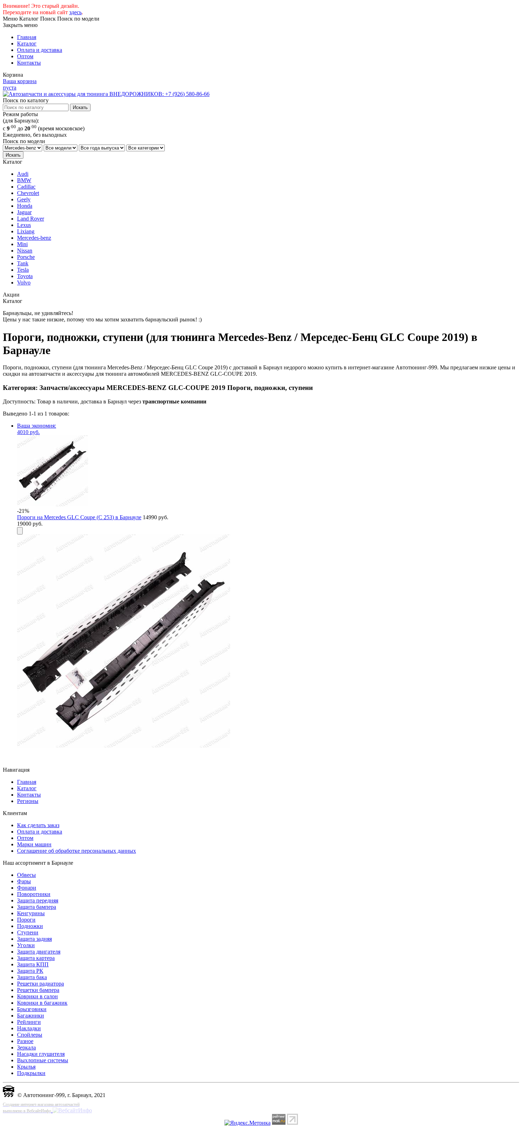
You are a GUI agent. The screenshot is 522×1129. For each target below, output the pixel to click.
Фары (24, 881)
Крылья (26, 1067)
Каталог (27, 43)
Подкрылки (31, 1073)
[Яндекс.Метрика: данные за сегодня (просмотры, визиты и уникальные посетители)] (247, 1123)
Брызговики (32, 1009)
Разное (25, 1041)
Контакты (29, 63)
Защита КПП (33, 964)
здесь (75, 12)
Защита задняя (34, 939)
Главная (26, 37)
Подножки (30, 926)
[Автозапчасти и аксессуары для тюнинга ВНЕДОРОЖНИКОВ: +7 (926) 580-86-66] (106, 94)
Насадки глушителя (41, 1054)
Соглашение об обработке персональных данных (76, 851)
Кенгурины (31, 913)
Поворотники (33, 894)
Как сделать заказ (38, 825)
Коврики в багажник (42, 1003)
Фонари (26, 888)
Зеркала (26, 1047)
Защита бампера (36, 907)
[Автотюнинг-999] (8, 1095)
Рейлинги (29, 1022)
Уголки (26, 945)
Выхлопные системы (42, 1060)
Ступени (27, 932)
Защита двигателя (38, 952)
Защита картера (36, 958)
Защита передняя (37, 900)
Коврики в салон (37, 996)
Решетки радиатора (40, 984)
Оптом (25, 56)
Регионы (27, 801)
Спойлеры (29, 1035)
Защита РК (30, 971)
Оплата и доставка (39, 50)
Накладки (29, 1028)
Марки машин (34, 844)
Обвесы (26, 875)
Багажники (30, 1016)
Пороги (26, 920)
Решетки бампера (38, 990)
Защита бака (32, 977)
